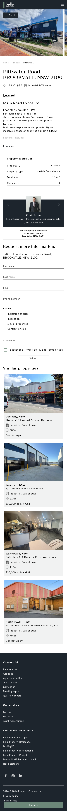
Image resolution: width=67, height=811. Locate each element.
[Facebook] (5, 776)
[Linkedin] (20, 776)
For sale (7, 712)
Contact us (9, 686)
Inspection (13, 318)
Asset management (13, 720)
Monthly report (11, 691)
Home (6, 62)
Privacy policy (32, 349)
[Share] (61, 62)
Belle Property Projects (15, 754)
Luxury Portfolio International (19, 759)
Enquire (33, 804)
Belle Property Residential (17, 741)
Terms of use (55, 349)
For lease (16, 62)
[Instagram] (13, 776)
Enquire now (10, 669)
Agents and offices (13, 678)
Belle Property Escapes (15, 737)
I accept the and (36, 349)
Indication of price (18, 313)
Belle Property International (18, 750)
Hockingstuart (11, 763)
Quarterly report (12, 695)
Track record (10, 682)
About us (8, 673)
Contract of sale (16, 328)
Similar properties (17, 323)
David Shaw (33, 215)
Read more (9, 146)
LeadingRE (8, 746)
